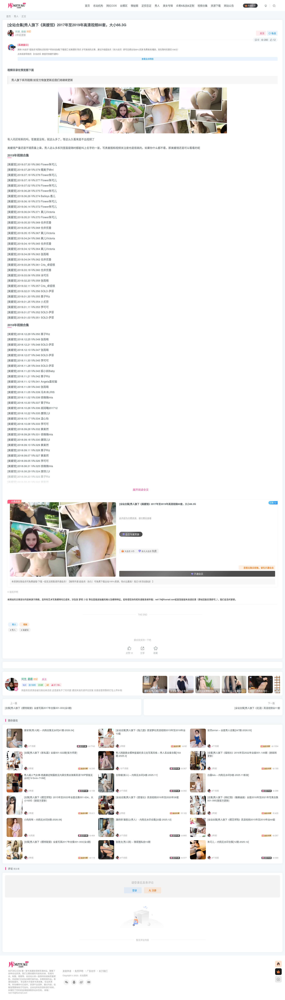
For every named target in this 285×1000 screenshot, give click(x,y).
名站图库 (84, 975)
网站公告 (229, 5)
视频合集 (202, 5)
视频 (25, 624)
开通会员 (252, 5)
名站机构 (98, 5)
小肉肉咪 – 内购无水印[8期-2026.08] (43, 819)
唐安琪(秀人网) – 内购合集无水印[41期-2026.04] (49, 730)
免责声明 (79, 970)
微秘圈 (134, 5)
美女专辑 (168, 5)
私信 (273, 33)
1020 (33, 684)
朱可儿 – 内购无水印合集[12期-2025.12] (228, 841)
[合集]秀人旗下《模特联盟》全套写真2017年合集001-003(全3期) (57, 841)
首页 (87, 5)
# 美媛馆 (25, 629)
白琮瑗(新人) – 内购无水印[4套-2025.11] (137, 775)
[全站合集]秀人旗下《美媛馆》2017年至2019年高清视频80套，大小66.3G (66, 24)
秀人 (157, 5)
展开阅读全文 (141, 490)
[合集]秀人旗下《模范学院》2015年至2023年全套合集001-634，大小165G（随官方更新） (58, 799)
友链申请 (67, 970)
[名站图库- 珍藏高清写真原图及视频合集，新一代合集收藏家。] (18, 964)
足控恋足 (146, 5)
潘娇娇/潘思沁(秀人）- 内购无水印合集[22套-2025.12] (143, 819)
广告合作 (91, 970)
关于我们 (103, 970)
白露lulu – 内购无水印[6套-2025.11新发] (228, 775)
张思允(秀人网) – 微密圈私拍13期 (133, 841)
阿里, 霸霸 (20, 31)
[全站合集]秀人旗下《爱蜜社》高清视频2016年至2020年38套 (147, 797)
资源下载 (216, 5)
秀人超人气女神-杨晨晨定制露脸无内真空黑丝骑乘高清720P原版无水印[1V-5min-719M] (58, 776)
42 (48, 684)
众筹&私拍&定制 (185, 5)
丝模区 (123, 5)
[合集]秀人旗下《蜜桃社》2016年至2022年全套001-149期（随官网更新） (242, 754)
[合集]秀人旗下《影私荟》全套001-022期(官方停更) (50, 752)
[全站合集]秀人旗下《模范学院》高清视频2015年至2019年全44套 (241, 819)
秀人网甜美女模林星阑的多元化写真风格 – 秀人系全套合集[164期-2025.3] (148, 754)
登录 (134, 890)
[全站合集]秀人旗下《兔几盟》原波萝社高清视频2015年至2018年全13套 (150, 732)
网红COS (111, 5)
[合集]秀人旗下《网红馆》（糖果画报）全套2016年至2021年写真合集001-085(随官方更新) (242, 799)
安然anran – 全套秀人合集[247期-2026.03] (229, 730)
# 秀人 (13, 629)
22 (42, 684)
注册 (154, 890)
